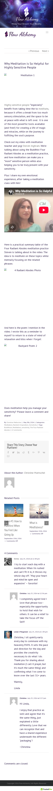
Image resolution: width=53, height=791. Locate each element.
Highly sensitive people (16, 104)
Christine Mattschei (14, 422)
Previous (34, 51)
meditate (43, 108)
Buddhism (8, 427)
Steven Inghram (31, 145)
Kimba (16, 559)
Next (44, 51)
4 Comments (17, 430)
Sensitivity (33, 425)
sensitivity (25, 427)
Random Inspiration (20, 425)
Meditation (8, 425)
